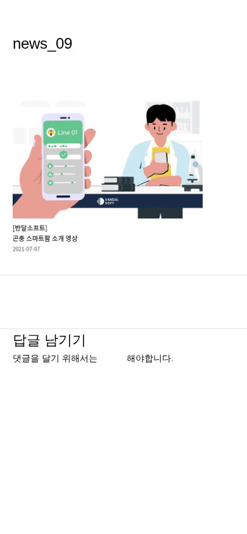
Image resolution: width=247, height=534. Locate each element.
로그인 (113, 358)
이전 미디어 (123, 295)
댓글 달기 (32, 66)
